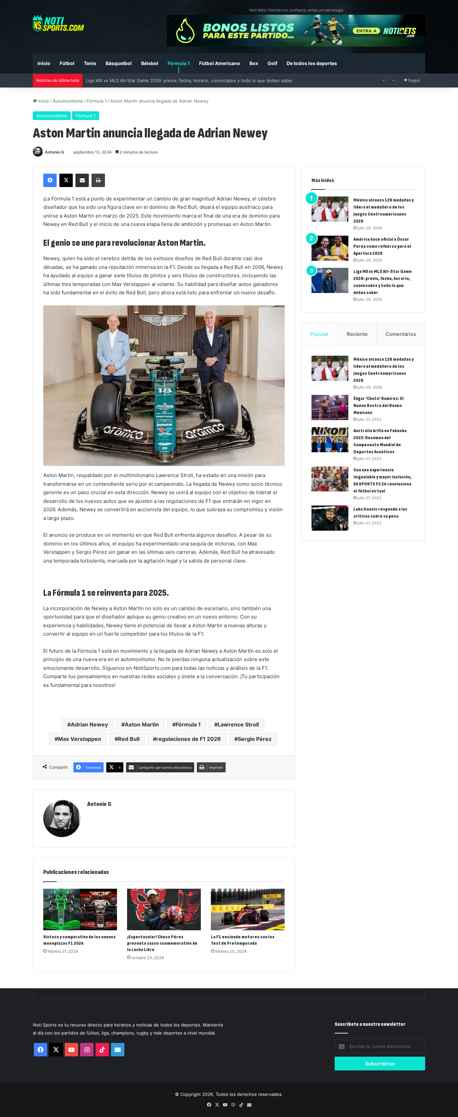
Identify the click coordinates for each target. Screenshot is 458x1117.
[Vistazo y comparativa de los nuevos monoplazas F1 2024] (80, 909)
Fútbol (67, 63)
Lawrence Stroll (238, 724)
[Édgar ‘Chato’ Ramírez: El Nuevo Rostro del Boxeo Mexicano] (329, 407)
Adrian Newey (89, 724)
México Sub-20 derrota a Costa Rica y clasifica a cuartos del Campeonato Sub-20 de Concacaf (184, 80)
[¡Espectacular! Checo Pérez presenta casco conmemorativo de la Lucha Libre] (164, 909)
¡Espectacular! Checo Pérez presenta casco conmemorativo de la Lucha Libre (162, 943)
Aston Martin (142, 724)
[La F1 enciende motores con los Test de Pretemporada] (248, 909)
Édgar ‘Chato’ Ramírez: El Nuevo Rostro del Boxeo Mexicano (378, 405)
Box (253, 63)
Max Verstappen (79, 739)
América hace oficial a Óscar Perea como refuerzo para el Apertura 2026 (382, 246)
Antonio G (54, 152)
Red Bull (128, 739)
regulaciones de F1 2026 (188, 739)
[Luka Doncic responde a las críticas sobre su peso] (329, 518)
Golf (272, 63)
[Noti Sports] (58, 23)
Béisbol (149, 63)
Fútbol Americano (219, 63)
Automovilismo (68, 101)
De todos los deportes (312, 63)
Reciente (357, 334)
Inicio (44, 63)
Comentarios (401, 334)
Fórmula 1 (179, 63)
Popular (319, 334)
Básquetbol (119, 63)
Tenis (90, 63)
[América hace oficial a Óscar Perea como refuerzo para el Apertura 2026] (329, 248)
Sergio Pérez (255, 739)
